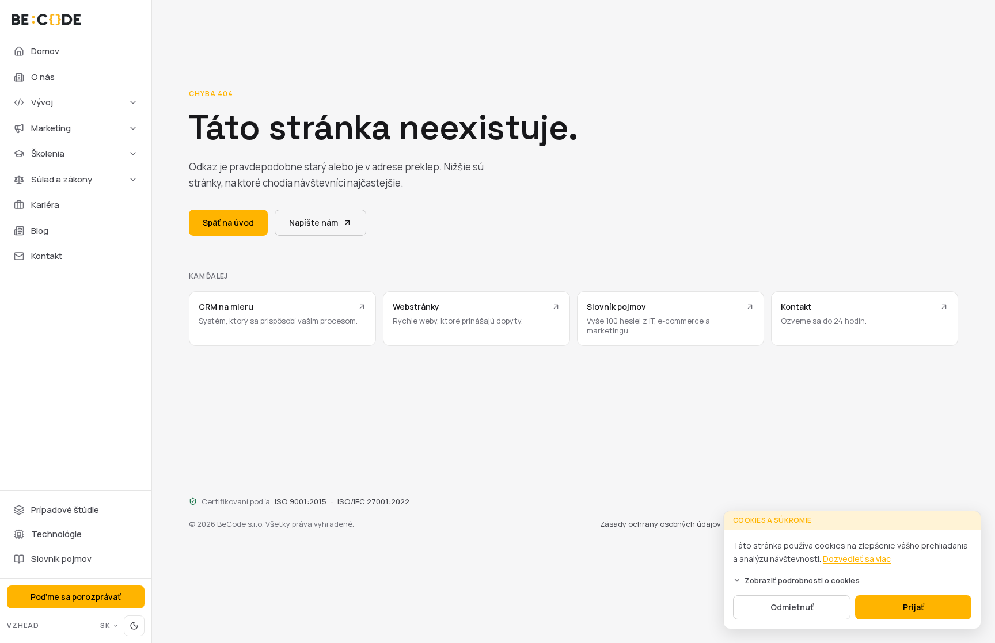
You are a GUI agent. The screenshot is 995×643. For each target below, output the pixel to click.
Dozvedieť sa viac (857, 558)
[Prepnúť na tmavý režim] (134, 625)
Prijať (913, 607)
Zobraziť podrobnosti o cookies (802, 580)
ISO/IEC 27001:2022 (373, 501)
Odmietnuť (792, 607)
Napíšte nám (313, 222)
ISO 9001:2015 (300, 501)
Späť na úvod (228, 222)
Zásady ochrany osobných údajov (660, 524)
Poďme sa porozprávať (76, 596)
